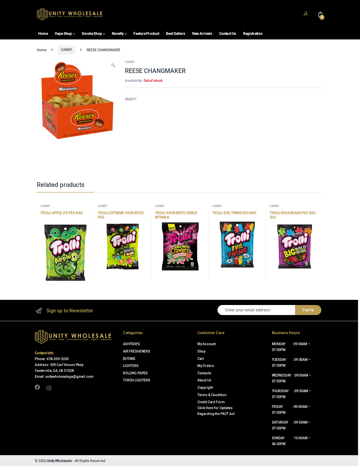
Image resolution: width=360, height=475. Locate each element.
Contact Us (227, 34)
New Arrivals (202, 34)
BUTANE (129, 359)
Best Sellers (175, 34)
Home (43, 34)
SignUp (308, 310)
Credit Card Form (211, 402)
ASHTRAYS (131, 344)
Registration (253, 34)
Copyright (205, 388)
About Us (204, 380)
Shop (201, 351)
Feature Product (146, 34)
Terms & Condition (212, 395)
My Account (206, 344)
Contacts (204, 373)
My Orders (205, 366)
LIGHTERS (131, 366)
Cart (200, 359)
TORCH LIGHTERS (136, 380)
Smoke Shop (92, 34)
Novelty (118, 34)
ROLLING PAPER (135, 373)
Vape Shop (63, 34)
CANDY (66, 50)
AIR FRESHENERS (136, 351)
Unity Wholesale (59, 461)
